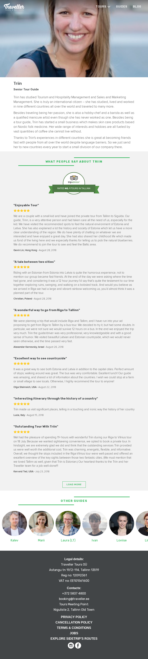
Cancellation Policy (74, 622)
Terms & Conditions (74, 627)
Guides (121, 6)
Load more (74, 484)
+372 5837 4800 (74, 593)
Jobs (74, 633)
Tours (101, 6)
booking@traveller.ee (74, 599)
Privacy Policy (74, 617)
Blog (137, 6)
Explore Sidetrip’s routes (74, 638)
